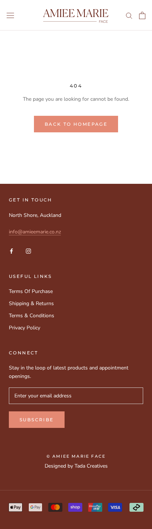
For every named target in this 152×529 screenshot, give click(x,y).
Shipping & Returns (31, 303)
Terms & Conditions (31, 315)
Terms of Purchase (31, 291)
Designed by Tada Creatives (76, 465)
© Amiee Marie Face (76, 456)
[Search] (129, 15)
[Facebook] (11, 251)
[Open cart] (142, 15)
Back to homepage (76, 124)
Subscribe (37, 419)
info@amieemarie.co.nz (35, 231)
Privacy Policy (24, 327)
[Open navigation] (10, 15)
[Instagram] (28, 251)
